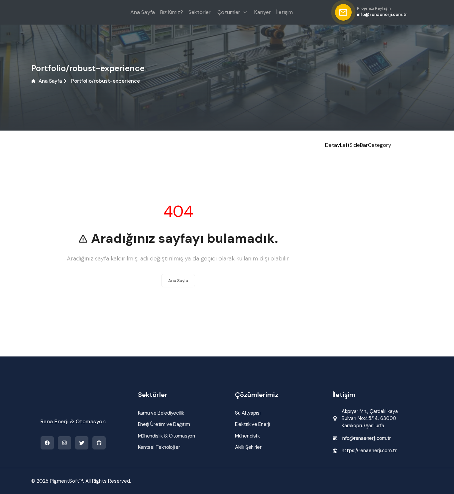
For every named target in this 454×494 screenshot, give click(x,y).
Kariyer (262, 12)
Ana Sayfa (50, 81)
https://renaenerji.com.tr (369, 450)
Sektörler (199, 12)
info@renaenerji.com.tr (366, 438)
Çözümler (228, 12)
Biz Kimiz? (171, 12)
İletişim (284, 12)
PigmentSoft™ (66, 481)
